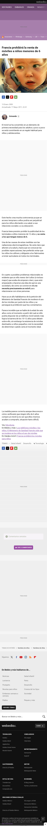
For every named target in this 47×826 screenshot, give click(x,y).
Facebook (3, 97)
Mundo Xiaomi (7, 750)
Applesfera (6, 744)
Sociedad (27, 694)
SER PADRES (7, 7)
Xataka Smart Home (9, 747)
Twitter (7, 97)
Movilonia (10, 425)
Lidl (36, 37)
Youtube (21, 657)
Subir (38, 726)
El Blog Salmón (29, 782)
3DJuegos (27, 738)
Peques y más (29, 700)
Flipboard (11, 97)
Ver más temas (9, 707)
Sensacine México (30, 804)
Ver (24, 547)
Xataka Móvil (7, 741)
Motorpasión (28, 767)
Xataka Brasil (7, 804)
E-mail (15, 97)
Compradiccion (7, 789)
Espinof (26, 756)
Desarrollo (27, 443)
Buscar (44, 717)
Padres (5, 700)
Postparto (6, 685)
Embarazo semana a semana (10, 695)
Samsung (28, 37)
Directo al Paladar (8, 767)
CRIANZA (30, 7)
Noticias (6, 676)
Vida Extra (27, 741)
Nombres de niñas (39, 648)
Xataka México (7, 801)
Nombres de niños (24, 648)
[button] (14, 116)
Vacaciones (8, 37)
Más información (7, 824)
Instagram (25, 657)
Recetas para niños (10, 689)
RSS (30, 657)
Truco (42, 37)
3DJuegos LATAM (30, 801)
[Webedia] (41, 1)
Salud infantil (16, 443)
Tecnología (39, 443)
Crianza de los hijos (31, 689)
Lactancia (6, 681)
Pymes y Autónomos (30, 786)
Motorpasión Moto (30, 771)
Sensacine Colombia (30, 807)
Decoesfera (6, 786)
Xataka (5, 738)
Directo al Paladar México (11, 810)
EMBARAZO (19, 7)
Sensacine (27, 753)
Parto (26, 681)
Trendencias (7, 782)
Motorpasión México (30, 810)
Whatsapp (19, 37)
